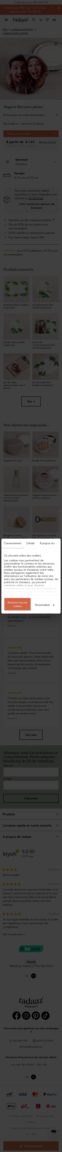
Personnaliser (42, 604)
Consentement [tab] (12, 543)
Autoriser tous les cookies (17, 604)
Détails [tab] (31, 543)
